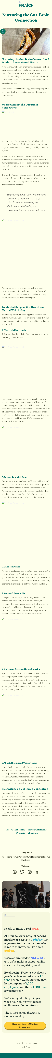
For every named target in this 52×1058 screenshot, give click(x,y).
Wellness (26, 860)
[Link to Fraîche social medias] (15, 874)
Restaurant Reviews (41, 857)
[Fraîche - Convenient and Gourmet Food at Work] (26, 4)
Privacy (28, 1047)
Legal (23, 1047)
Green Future (25, 857)
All (3, 857)
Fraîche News (12, 857)
